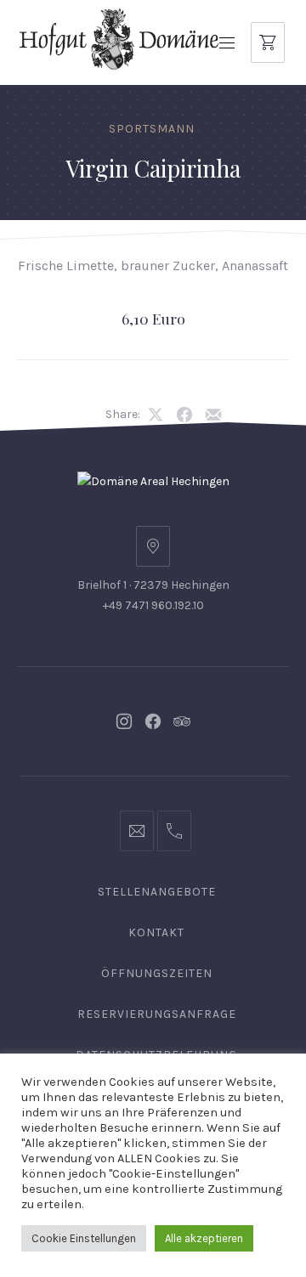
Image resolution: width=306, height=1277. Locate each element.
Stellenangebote (157, 891)
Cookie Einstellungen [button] (83, 1238)
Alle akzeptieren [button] (204, 1238)
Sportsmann (152, 128)
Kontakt (156, 932)
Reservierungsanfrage (156, 1014)
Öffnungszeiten (156, 973)
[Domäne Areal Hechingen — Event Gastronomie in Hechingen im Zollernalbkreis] (119, 39)
